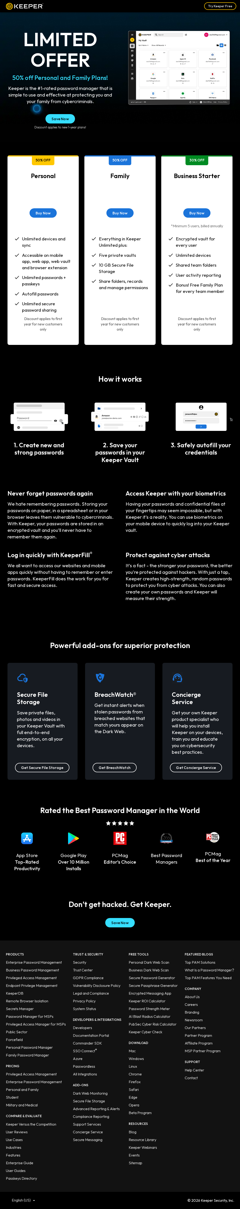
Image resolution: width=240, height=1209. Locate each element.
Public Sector (16, 1032)
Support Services (87, 1124)
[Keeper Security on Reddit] (133, 1200)
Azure (77, 1058)
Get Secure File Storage (42, 767)
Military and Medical (22, 1105)
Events (134, 1155)
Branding (192, 1012)
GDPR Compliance (88, 977)
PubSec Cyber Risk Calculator (152, 1024)
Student (12, 1097)
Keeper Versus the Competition (31, 1124)
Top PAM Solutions (200, 962)
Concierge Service (88, 1132)
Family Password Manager (27, 1055)
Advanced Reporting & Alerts (96, 1108)
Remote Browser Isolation (27, 1001)
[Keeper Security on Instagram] (126, 1200)
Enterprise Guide (19, 1162)
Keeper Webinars (143, 1147)
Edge (133, 1097)
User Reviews (17, 1132)
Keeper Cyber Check (145, 1032)
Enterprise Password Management (34, 962)
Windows (136, 1058)
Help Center (194, 1070)
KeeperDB (14, 993)
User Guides (16, 1170)
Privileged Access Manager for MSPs (36, 1024)
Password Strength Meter (149, 1008)
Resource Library (142, 1139)
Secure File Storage (89, 1101)
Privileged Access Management (31, 977)
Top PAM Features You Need (208, 977)
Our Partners (195, 1027)
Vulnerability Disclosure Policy (96, 985)
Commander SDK (87, 1043)
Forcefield (14, 1039)
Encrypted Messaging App (150, 993)
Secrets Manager (20, 1008)
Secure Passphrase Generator (153, 985)
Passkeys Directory (21, 1178)
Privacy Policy (84, 1001)
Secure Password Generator (152, 977)
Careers (191, 1004)
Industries (13, 1147)
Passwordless (84, 1066)
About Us (192, 996)
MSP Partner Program (203, 1051)
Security (79, 962)
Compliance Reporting (91, 1116)
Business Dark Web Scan (149, 970)
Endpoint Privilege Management (31, 985)
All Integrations (85, 1074)
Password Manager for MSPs (29, 1016)
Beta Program (140, 1112)
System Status (84, 1008)
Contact (191, 1077)
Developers (82, 1027)
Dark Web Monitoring (90, 1093)
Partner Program (198, 1035)
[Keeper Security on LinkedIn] (106, 1200)
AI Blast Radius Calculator (149, 1016)
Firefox (135, 1081)
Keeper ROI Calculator (147, 1001)
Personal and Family (22, 1089)
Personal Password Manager (29, 1047)
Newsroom (194, 1020)
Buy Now (43, 213)
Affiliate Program (199, 1043)
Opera (134, 1105)
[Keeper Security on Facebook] (120, 1200)
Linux (133, 1066)
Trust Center (83, 970)
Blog (132, 1132)
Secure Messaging (87, 1139)
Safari (134, 1089)
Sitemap (135, 1162)
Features (13, 1155)
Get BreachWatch (115, 767)
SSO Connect (85, 1051)
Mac (132, 1051)
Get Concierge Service (196, 767)
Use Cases (14, 1139)
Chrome (135, 1074)
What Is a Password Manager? (209, 970)
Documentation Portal (91, 1035)
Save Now (60, 118)
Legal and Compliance (91, 993)
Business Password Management (32, 970)
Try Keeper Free (220, 6)
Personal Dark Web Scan (149, 962)
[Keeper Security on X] (113, 1200)
